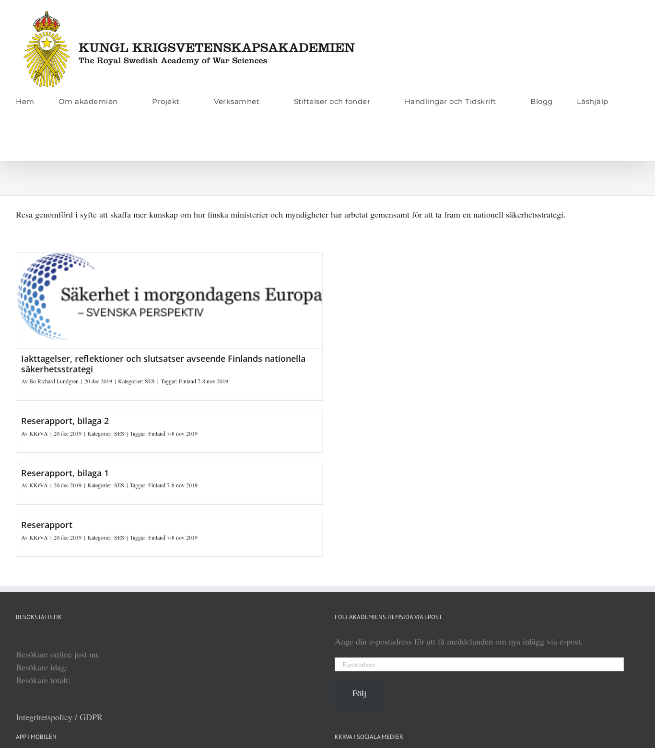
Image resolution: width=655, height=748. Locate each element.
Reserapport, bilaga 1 (65, 473)
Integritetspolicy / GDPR (59, 717)
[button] (19, 141)
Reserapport (46, 524)
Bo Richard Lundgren (54, 381)
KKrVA (38, 433)
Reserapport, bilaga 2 (65, 420)
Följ (359, 693)
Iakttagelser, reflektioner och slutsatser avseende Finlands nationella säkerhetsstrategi (163, 364)
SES (150, 381)
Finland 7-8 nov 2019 (203, 381)
